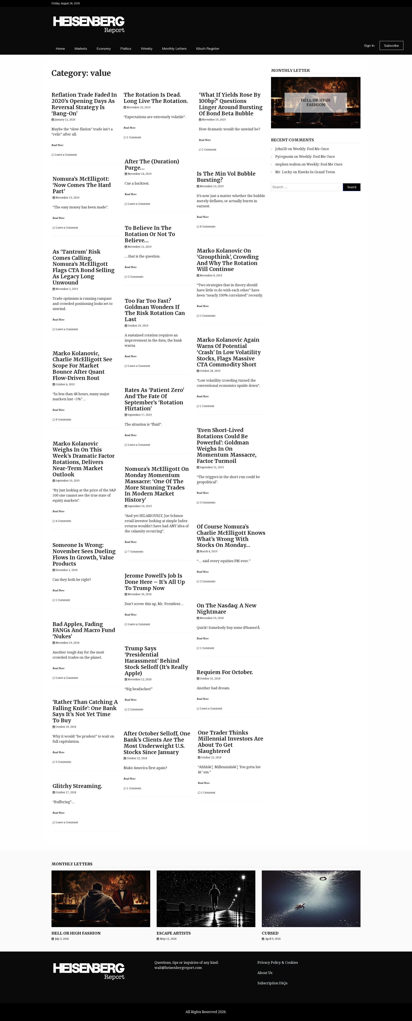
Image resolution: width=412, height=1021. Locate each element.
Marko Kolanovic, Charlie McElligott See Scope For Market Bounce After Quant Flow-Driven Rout (82, 365)
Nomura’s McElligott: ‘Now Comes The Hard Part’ (82, 185)
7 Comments (135, 551)
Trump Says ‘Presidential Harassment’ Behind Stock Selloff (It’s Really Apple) (156, 660)
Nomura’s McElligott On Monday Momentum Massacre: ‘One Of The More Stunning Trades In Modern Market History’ (157, 484)
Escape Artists (174, 933)
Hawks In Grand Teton (316, 172)
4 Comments (63, 521)
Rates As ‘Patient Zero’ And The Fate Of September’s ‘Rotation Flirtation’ (154, 399)
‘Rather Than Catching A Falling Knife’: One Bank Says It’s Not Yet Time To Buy (85, 711)
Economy (104, 48)
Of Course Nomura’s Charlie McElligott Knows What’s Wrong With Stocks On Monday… (231, 535)
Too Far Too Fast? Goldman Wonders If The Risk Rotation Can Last (155, 310)
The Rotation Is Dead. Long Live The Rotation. (156, 98)
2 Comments (135, 276)
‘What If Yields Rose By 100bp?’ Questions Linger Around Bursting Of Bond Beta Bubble (231, 104)
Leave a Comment (66, 154)
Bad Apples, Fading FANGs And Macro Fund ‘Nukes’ (84, 630)
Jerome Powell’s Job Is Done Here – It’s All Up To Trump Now (155, 582)
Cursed (270, 933)
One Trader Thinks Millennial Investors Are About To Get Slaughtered (230, 741)
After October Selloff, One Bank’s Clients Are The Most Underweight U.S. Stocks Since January (157, 742)
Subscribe (391, 45)
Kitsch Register (207, 48)
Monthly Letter (290, 70)
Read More (57, 145)
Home (60, 48)
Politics (125, 48)
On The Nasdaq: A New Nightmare (226, 608)
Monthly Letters (174, 48)
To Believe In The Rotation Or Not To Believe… (150, 234)
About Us (265, 973)
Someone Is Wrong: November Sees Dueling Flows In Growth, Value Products (84, 554)
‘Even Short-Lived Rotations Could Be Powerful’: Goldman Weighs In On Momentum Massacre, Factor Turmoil (226, 445)
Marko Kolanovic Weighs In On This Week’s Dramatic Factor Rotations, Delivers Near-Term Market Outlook (84, 459)
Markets (80, 48)
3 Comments (207, 502)
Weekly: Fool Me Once (311, 149)
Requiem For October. (225, 672)
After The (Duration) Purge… (152, 164)
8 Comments (207, 226)
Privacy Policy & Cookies (278, 963)
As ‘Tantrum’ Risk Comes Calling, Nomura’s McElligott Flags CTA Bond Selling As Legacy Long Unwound (84, 267)
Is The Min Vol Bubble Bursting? (226, 176)
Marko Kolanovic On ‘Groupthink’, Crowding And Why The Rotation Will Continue (228, 260)
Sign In (369, 45)
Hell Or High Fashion (315, 102)
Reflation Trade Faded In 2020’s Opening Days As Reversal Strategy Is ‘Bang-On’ (84, 104)
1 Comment (134, 137)
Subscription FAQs (272, 983)
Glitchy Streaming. (77, 786)
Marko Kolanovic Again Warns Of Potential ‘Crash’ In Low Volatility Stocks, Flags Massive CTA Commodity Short (229, 352)
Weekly (147, 48)
